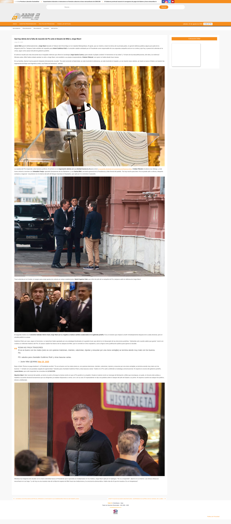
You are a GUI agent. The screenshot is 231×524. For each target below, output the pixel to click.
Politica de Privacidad (47, 24)
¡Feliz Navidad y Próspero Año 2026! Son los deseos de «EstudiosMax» (112, 2)
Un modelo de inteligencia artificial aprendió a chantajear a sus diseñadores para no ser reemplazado (47, 498)
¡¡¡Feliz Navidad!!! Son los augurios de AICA (149, 2)
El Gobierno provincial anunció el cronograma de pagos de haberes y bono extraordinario (61, 2)
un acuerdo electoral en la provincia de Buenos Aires (115, 169)
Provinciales (27, 28)
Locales (46, 28)
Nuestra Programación (27, 24)
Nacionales (16, 28)
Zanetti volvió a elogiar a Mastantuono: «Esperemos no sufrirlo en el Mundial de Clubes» (136, 498)
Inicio (15, 24)
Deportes (54, 28)
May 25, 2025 (43, 362)
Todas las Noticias (64, 24)
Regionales (37, 28)
